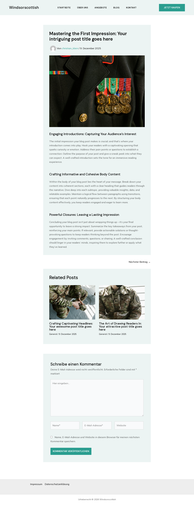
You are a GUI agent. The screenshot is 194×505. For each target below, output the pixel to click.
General (53, 334)
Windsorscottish (24, 7)
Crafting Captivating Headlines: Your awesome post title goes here (71, 326)
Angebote (101, 8)
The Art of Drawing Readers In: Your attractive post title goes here (120, 326)
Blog (116, 8)
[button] (172, 7)
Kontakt (131, 8)
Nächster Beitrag (140, 262)
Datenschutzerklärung (57, 484)
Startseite (63, 8)
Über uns (82, 8)
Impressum (36, 484)
